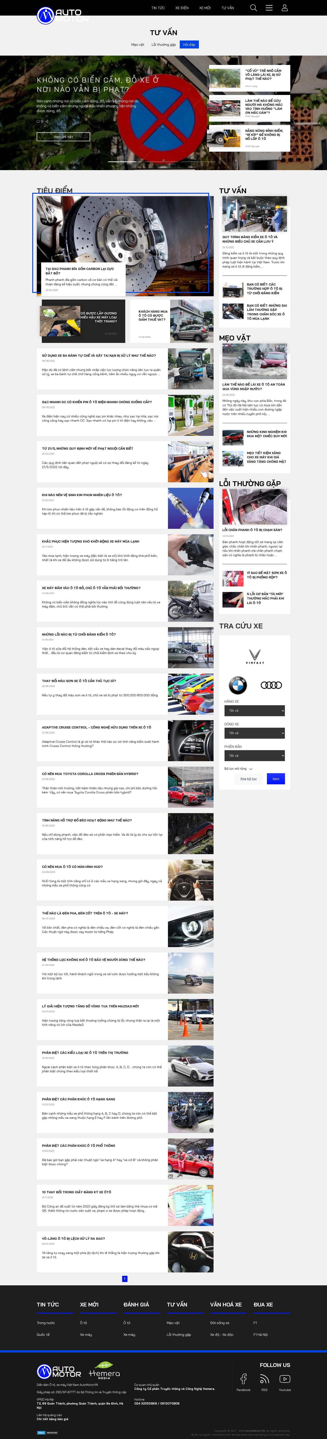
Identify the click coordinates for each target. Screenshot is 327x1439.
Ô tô (83, 1322)
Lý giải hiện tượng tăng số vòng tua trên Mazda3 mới (90, 1006)
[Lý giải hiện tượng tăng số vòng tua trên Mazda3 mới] (191, 1019)
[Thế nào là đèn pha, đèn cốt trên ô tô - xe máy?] (191, 926)
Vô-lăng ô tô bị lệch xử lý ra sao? (73, 1239)
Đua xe (263, 1304)
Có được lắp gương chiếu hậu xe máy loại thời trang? (264, 103)
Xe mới (205, 8)
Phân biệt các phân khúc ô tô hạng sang (78, 1099)
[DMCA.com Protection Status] (48, 1432)
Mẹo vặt (137, 44)
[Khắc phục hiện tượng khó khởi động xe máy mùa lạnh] (191, 554)
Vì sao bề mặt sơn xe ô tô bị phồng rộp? (267, 575)
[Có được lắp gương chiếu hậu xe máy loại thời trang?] (223, 107)
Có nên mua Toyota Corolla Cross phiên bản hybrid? (90, 774)
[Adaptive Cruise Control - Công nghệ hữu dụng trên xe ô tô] (191, 740)
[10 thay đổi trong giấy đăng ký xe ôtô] (191, 1205)
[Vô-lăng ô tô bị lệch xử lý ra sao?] (191, 1251)
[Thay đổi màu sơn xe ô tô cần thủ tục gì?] (191, 694)
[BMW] (237, 685)
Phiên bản (233, 746)
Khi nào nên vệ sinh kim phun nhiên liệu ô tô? (264, 133)
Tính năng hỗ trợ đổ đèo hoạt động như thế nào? (87, 820)
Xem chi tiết (63, 149)
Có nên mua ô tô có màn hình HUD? (72, 867)
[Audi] (271, 685)
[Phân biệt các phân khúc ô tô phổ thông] (191, 1158)
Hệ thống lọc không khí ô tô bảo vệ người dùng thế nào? (93, 960)
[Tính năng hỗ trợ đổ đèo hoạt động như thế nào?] (191, 833)
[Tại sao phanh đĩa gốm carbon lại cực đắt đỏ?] (223, 77)
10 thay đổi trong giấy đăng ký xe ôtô (76, 1192)
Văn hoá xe (226, 1304)
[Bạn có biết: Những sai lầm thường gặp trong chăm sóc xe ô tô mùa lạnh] (233, 311)
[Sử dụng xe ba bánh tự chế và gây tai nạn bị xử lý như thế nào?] (191, 368)
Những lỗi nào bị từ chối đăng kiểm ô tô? (79, 634)
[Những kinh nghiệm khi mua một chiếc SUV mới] (233, 437)
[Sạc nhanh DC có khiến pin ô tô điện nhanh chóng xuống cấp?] (191, 415)
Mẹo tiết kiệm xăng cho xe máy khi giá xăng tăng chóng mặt (266, 457)
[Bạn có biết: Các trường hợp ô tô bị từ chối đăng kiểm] (233, 290)
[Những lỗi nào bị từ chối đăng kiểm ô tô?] (191, 647)
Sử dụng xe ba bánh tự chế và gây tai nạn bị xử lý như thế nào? (99, 356)
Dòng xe (231, 724)
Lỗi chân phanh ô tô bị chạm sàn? (252, 530)
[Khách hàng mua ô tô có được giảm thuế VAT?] (192, 321)
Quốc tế (43, 1334)
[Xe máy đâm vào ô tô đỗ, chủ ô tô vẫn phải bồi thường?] (191, 601)
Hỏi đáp (189, 44)
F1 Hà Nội (261, 1334)
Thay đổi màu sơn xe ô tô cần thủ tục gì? (79, 681)
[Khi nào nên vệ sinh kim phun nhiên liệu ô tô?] (223, 137)
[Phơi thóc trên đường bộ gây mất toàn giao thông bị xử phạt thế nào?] (47, 133)
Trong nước (46, 1322)
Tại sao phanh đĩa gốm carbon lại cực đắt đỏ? (263, 73)
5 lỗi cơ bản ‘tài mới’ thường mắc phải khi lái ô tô (265, 598)
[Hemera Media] (104, 1370)
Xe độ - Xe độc (222, 1334)
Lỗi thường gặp (164, 44)
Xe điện (182, 8)
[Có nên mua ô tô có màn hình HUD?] (191, 880)
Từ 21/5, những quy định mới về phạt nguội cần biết (87, 449)
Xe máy (86, 1334)
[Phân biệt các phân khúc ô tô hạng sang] (191, 1112)
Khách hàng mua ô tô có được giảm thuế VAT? (153, 316)
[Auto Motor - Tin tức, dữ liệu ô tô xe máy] (59, 1371)
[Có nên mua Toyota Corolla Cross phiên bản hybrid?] (191, 787)
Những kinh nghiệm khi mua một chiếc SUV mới (267, 434)
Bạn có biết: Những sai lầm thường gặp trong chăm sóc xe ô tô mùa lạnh (267, 312)
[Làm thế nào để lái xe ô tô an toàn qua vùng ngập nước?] (254, 361)
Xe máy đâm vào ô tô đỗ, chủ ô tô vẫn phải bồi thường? (91, 588)
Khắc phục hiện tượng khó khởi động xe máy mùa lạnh (90, 541)
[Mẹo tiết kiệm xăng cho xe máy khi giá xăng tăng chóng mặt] (233, 459)
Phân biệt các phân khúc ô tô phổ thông (78, 1146)
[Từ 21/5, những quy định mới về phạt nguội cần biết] (191, 461)
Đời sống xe (219, 1322)
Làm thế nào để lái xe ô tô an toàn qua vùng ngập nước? (253, 386)
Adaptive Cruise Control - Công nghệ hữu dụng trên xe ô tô (96, 727)
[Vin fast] (254, 656)
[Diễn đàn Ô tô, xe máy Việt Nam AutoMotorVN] (63, 15)
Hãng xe (231, 701)
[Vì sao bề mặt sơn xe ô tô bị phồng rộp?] (233, 578)
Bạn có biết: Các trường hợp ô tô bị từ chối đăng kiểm (264, 288)
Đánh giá (136, 1304)
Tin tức (158, 8)
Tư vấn (227, 8)
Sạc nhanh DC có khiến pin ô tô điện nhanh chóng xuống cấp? (97, 402)
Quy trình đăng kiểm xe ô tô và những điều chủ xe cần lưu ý (250, 239)
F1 (255, 1322)
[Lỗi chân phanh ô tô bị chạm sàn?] (254, 507)
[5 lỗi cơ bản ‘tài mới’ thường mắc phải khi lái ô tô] (233, 600)
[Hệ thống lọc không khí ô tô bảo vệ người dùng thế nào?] (191, 973)
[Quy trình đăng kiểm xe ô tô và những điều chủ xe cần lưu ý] (254, 214)
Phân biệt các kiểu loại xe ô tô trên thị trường (85, 1053)
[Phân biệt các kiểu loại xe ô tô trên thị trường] (191, 1066)
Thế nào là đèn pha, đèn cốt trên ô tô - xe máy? (85, 913)
